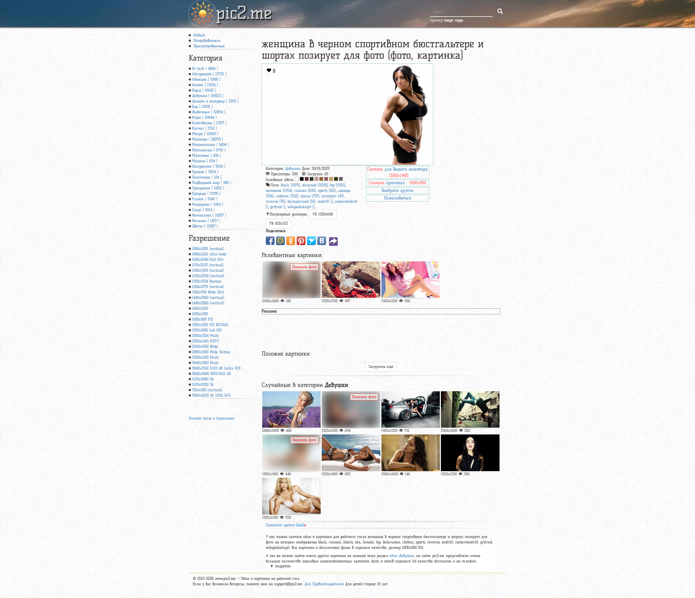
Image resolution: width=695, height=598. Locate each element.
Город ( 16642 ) (204, 90)
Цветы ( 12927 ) (205, 226)
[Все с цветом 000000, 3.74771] (302, 179)
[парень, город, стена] (470, 409)
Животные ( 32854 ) (208, 112)
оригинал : (397, 182)
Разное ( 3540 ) (204, 199)
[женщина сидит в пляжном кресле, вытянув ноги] (410, 279)
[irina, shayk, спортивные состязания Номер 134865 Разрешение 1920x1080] (291, 452)
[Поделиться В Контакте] (321, 240)
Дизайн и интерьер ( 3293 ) (215, 101)
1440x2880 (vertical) (208, 303)
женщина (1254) (279, 190)
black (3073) (290, 185)
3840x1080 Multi (205, 363)
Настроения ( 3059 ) (208, 166)
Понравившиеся (206, 40)
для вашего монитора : (397, 172)
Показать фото (304, 267)
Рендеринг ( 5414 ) (207, 204)
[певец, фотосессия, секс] (351, 279)
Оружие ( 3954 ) (205, 172)
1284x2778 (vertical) (208, 286)
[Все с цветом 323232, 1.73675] (311, 179)
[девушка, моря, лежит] (351, 452)
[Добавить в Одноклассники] (290, 240)
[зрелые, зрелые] (291, 409)
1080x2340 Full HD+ (208, 259)
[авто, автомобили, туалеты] (410, 409)
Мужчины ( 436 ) (206, 155)
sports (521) (327, 190)
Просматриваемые (208, 46)
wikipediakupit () (301, 207)
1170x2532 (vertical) (207, 265)
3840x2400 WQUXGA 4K (211, 373)
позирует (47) (332, 196)
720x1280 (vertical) (207, 390)
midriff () (325, 201)
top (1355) (337, 185)
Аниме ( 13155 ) (205, 85)
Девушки (292, 168)
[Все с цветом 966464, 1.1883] (326, 179)
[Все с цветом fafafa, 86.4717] (297, 179)
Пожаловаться (397, 198)
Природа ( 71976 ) (206, 193)
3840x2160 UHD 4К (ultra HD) (216, 368)
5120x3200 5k (203, 384)
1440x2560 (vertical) (208, 297)
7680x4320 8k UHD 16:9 (211, 395)
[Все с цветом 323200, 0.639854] (336, 179)
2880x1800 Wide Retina (211, 352)
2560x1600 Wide (205, 346)
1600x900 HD (202, 319)
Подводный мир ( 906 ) (211, 182)
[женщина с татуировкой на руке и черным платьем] (470, 452)
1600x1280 (200, 314)
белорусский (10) (301, 201)
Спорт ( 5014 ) (203, 210)
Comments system (286, 525)
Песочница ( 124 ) (207, 177)
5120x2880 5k (203, 379)
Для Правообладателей (324, 584)
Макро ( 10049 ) (205, 134)
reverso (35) (275, 201)
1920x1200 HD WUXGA (210, 325)
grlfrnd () (277, 207)
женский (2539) (315, 185)
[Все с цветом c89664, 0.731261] (331, 179)
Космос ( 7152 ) (204, 128)
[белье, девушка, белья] (291, 496)
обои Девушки (402, 555)
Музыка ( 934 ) (204, 161)
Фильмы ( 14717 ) (206, 220)
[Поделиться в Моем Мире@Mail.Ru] (280, 240)
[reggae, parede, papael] (291, 279)
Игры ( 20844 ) (204, 117)
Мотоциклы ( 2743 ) (209, 150)
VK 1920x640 (322, 214)
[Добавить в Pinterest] (301, 240)
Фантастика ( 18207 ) (209, 215)
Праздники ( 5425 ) (208, 188)
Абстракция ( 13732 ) (209, 74)
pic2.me (244, 8)
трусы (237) (309, 196)
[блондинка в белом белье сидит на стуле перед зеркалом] (351, 409)
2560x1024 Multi (205, 335)
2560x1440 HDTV (205, 341)
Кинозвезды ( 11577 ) (209, 123)
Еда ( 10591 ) (202, 106)
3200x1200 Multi (205, 357)
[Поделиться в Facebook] (270, 240)
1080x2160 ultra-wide (209, 254)
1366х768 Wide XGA (208, 292)
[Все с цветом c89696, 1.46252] (316, 179)
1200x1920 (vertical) (208, 270)
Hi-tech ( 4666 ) (205, 68)
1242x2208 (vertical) (208, 276)
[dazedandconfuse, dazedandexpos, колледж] (410, 452)
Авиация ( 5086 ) (206, 79)
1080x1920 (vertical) (208, 248)
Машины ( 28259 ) (207, 139)
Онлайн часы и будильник (212, 418)
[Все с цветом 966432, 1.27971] (321, 179)
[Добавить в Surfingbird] (311, 240)
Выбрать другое (397, 190)
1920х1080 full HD (206, 330)
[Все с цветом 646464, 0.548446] (341, 179)
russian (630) (305, 190)
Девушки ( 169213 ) (208, 95)
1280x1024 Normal (206, 281)
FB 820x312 (278, 223)
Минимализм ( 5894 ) (210, 144)
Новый (198, 35)
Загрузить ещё (380, 366)
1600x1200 (200, 308)
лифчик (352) (287, 196)
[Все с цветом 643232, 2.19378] (307, 179)
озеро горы (453, 20)
